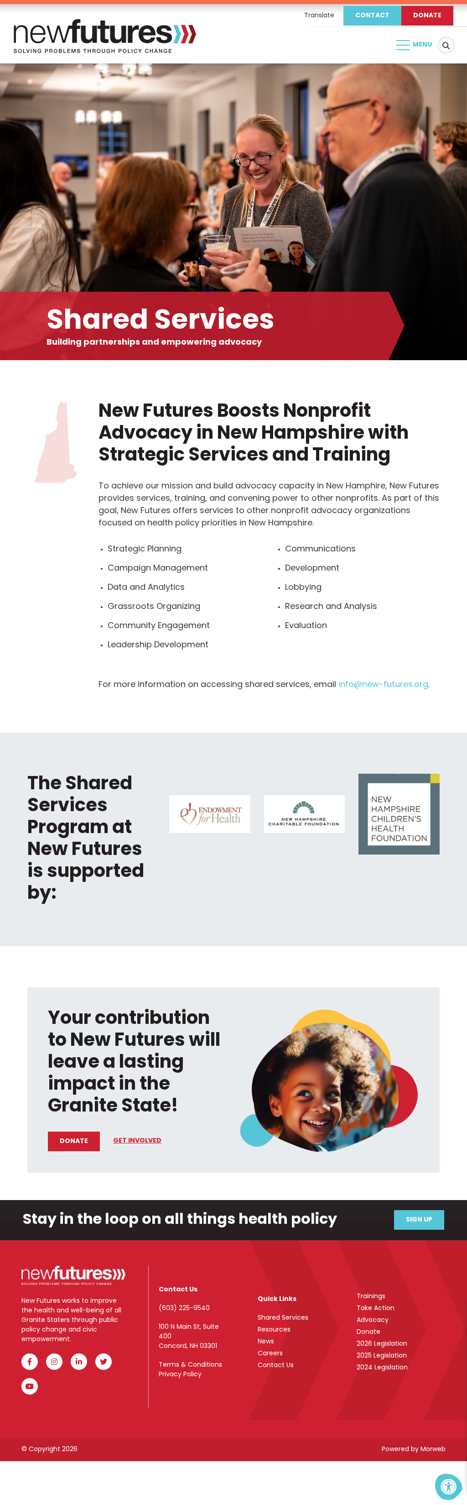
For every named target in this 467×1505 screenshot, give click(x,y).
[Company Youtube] (29, 1386)
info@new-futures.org (383, 685)
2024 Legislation (382, 1367)
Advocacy (373, 1320)
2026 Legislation (382, 1344)
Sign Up (419, 1220)
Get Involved (137, 1141)
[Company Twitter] (103, 1361)
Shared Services (283, 1318)
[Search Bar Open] (446, 45)
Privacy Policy (180, 1374)
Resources (274, 1330)
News (266, 1341)
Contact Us (276, 1365)
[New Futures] (105, 46)
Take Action (375, 1308)
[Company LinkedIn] (79, 1361)
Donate (427, 15)
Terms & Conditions (190, 1365)
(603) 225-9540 (184, 1308)
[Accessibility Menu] (448, 1486)
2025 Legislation (382, 1356)
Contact (372, 15)
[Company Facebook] (29, 1361)
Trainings (371, 1296)
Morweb (433, 1449)
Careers (270, 1353)
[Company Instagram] (54, 1361)
